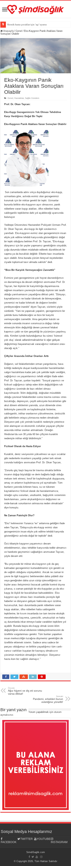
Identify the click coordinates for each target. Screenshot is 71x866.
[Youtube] (36, 857)
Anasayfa (8, 31)
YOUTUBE (44, 838)
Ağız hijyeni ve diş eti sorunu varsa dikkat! (25, 691)
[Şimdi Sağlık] (35, 8)
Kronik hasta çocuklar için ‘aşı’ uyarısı (27, 24)
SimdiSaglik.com (35, 852)
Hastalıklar (19, 98)
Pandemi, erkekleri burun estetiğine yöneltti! (48, 699)
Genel (19, 31)
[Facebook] (29, 857)
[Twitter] (32, 857)
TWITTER (26, 838)
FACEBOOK (8, 842)
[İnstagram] (41, 857)
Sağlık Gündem (32, 98)
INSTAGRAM (59, 842)
